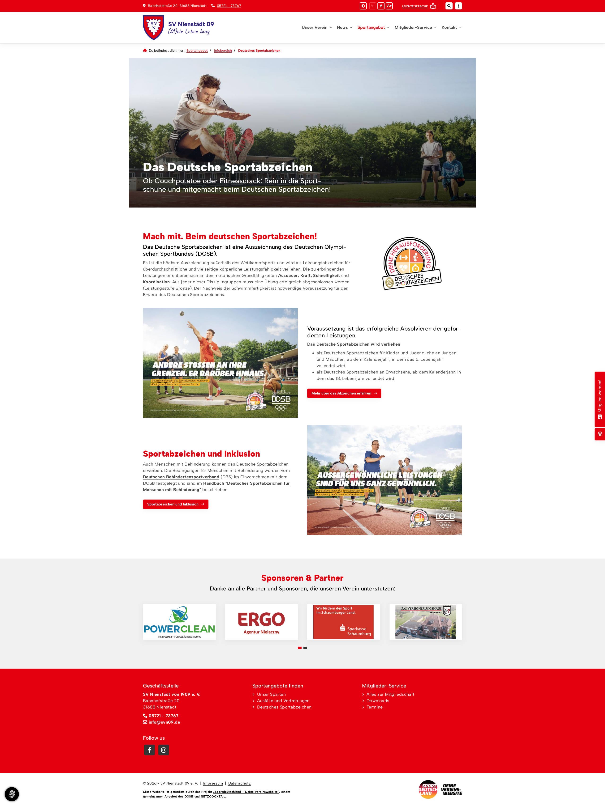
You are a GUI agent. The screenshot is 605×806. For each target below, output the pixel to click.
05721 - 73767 (229, 6)
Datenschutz (239, 783)
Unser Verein (314, 27)
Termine (375, 707)
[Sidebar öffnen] (458, 5)
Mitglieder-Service (413, 27)
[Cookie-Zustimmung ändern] (12, 794)
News (342, 27)
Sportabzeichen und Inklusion (173, 504)
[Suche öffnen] (449, 5)
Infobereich (223, 50)
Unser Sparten (271, 694)
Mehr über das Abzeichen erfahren (341, 393)
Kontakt (449, 27)
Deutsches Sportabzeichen (284, 707)
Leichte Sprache (415, 6)
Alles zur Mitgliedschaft (391, 694)
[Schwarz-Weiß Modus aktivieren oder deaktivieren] (363, 5)
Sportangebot (371, 27)
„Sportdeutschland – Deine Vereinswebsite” (246, 791)
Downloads (378, 700)
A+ (389, 6)
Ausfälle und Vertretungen (283, 700)
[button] (299, 648)
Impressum (213, 783)
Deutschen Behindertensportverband (181, 476)
